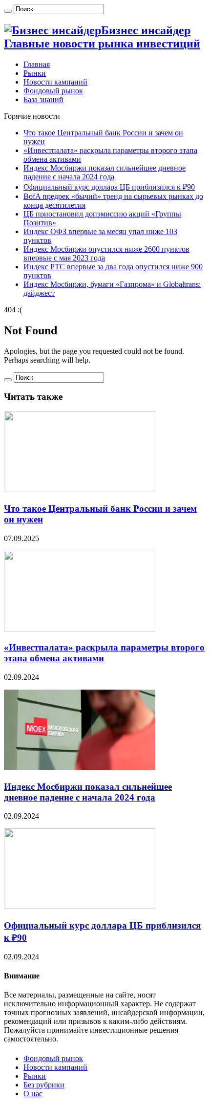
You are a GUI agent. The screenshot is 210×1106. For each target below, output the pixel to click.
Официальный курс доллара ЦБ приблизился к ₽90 (109, 187)
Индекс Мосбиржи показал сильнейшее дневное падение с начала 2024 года (104, 172)
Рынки (34, 73)
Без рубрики (43, 1085)
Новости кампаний (55, 82)
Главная (36, 64)
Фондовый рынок (53, 91)
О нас (32, 1093)
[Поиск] (8, 11)
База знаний (43, 99)
